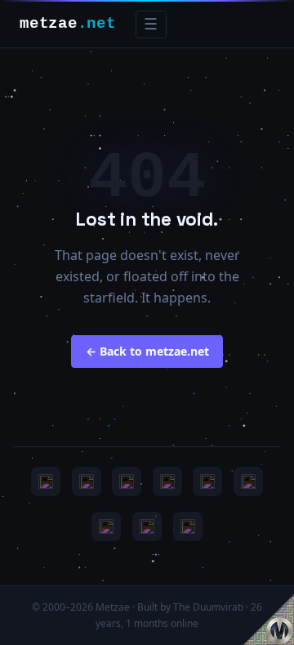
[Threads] (147, 526)
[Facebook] (106, 526)
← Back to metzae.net (147, 351)
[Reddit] (188, 526)
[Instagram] (86, 481)
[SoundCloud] (207, 481)
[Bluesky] (126, 481)
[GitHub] (167, 481)
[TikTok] (248, 481)
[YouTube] (45, 481)
